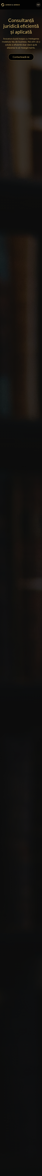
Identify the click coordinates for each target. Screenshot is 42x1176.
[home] (10, 4)
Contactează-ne (21, 56)
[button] (38, 4)
